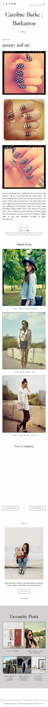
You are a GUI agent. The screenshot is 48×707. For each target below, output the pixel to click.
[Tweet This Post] (20, 230)
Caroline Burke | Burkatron (15, 704)
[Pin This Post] (25, 230)
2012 (10, 233)
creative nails (31, 233)
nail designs (25, 235)
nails (40, 235)
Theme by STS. (39, 704)
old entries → (38, 508)
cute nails (39, 233)
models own (11, 235)
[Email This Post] (27, 230)
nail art (18, 235)
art (14, 233)
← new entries (10, 508)
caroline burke (20, 233)
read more (24, 591)
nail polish (34, 235)
